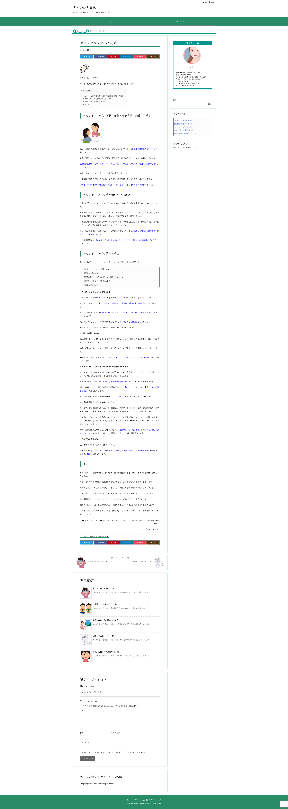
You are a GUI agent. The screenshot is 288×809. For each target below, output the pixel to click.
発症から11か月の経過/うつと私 (106, 620)
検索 (174, 100)
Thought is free (156, 803)
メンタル (123, 520)
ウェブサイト (84, 743)
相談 (155, 524)
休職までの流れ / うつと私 (103, 636)
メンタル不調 (149, 520)
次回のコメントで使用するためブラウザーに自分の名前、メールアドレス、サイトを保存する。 (116, 752)
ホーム (80, 31)
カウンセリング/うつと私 (182, 127)
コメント (83, 710)
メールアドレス (114, 733)
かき (157, 529)
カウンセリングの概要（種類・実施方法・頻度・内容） (103, 96)
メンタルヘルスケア (98, 31)
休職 (157, 520)
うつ (104, 520)
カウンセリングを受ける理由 (94, 101)
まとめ (86, 104)
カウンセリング (112, 520)
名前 (82, 733)
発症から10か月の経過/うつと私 (106, 652)
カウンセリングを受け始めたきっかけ (97, 99)
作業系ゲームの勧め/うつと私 (105, 604)
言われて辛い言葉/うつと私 (104, 588)
